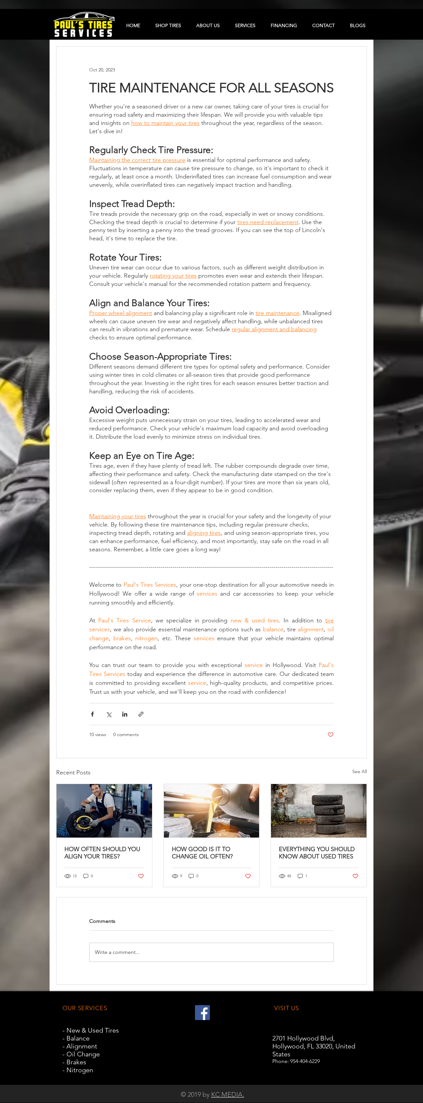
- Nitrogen (77, 1070)
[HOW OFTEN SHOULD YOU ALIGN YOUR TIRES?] (104, 811)
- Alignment (79, 1046)
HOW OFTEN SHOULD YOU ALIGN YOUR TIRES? (102, 853)
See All (359, 771)
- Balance (76, 1038)
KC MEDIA (227, 1094)
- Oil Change (81, 1054)
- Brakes (74, 1062)
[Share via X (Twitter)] (108, 714)
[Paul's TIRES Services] (202, 1012)
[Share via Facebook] (92, 714)
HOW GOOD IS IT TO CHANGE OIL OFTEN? (202, 853)
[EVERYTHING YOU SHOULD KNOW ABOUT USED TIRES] (318, 811)
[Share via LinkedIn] (125, 714)
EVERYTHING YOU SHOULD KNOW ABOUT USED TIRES (317, 853)
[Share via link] (141, 714)
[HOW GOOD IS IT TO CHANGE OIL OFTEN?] (211, 811)
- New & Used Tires (90, 1030)
